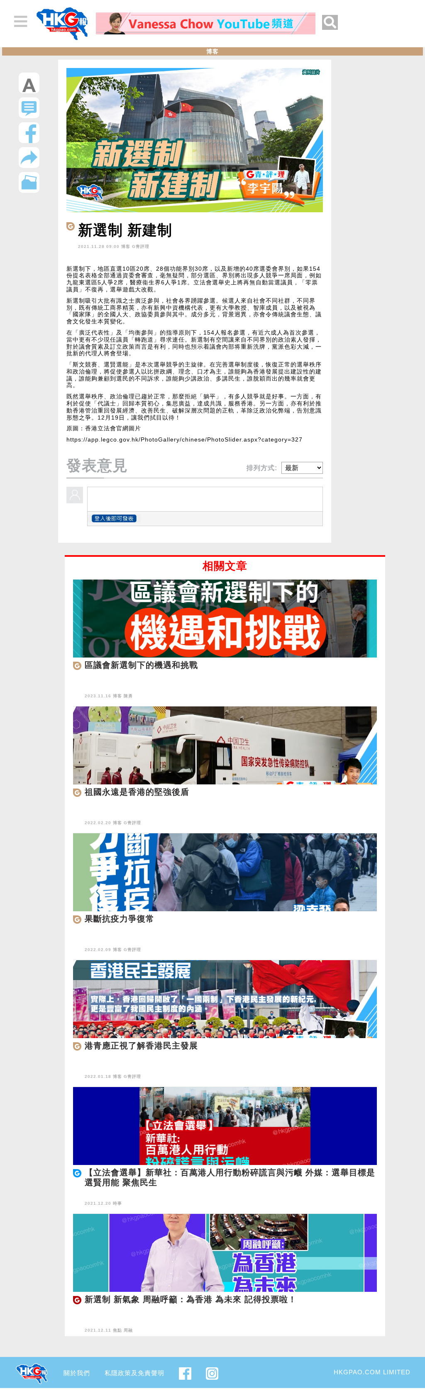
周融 (128, 1330)
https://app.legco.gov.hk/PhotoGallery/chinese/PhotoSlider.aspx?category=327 (184, 439)
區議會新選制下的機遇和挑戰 (141, 665)
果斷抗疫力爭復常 (119, 918)
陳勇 (128, 696)
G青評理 (140, 246)
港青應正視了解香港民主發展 (141, 1045)
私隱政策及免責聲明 (134, 1372)
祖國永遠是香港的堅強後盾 (137, 791)
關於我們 (77, 1372)
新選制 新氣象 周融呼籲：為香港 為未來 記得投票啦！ (191, 1299)
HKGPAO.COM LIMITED (372, 1372)
